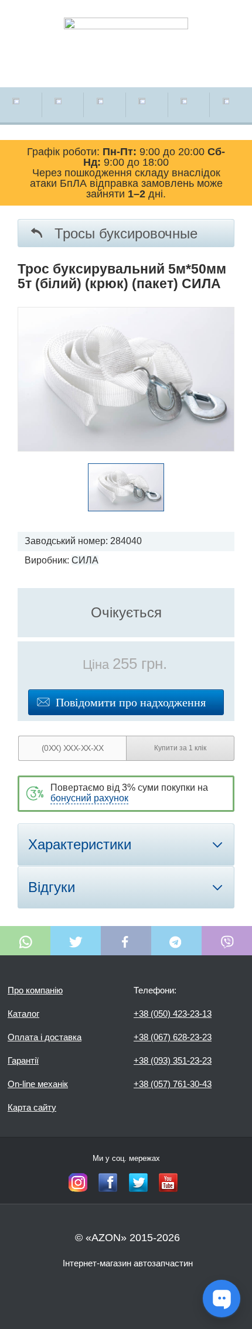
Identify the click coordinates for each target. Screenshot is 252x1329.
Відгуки (51, 887)
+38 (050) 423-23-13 (173, 1014)
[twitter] (138, 1182)
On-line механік (38, 1084)
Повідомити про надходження (131, 702)
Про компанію (35, 990)
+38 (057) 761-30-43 (173, 1084)
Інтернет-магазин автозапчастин (128, 1263)
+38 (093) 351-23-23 (173, 1060)
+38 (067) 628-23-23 (173, 1037)
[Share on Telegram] (176, 940)
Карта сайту (32, 1107)
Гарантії (23, 1060)
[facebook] (107, 1182)
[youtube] (168, 1182)
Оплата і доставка (44, 1037)
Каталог (23, 1014)
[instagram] (78, 1182)
